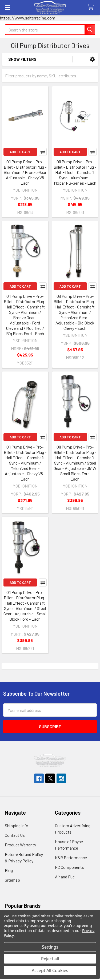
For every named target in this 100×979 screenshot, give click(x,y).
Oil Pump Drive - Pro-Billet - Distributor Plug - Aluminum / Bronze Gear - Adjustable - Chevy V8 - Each (24, 172)
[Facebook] (39, 778)
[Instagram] (61, 778)
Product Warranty (20, 844)
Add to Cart (20, 152)
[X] (50, 778)
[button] (92, 59)
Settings (50, 947)
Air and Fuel (65, 876)
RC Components (69, 867)
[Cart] (92, 7)
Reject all (50, 959)
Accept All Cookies (50, 970)
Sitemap (12, 879)
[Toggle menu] (7, 7)
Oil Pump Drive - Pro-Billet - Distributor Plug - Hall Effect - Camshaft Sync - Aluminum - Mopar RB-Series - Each (75, 172)
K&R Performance (71, 857)
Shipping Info (16, 825)
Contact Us (15, 835)
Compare (43, 152)
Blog (9, 870)
